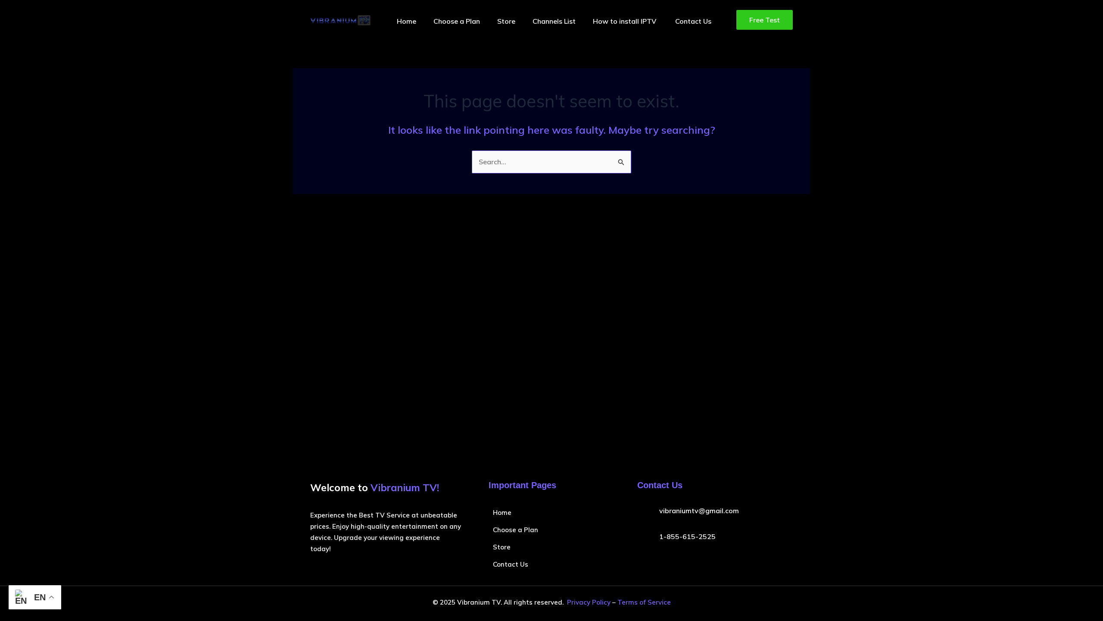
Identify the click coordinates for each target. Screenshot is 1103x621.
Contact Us (693, 21)
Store (506, 21)
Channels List (554, 21)
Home (406, 21)
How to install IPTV (625, 21)
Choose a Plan (456, 21)
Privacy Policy (589, 602)
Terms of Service (644, 602)
